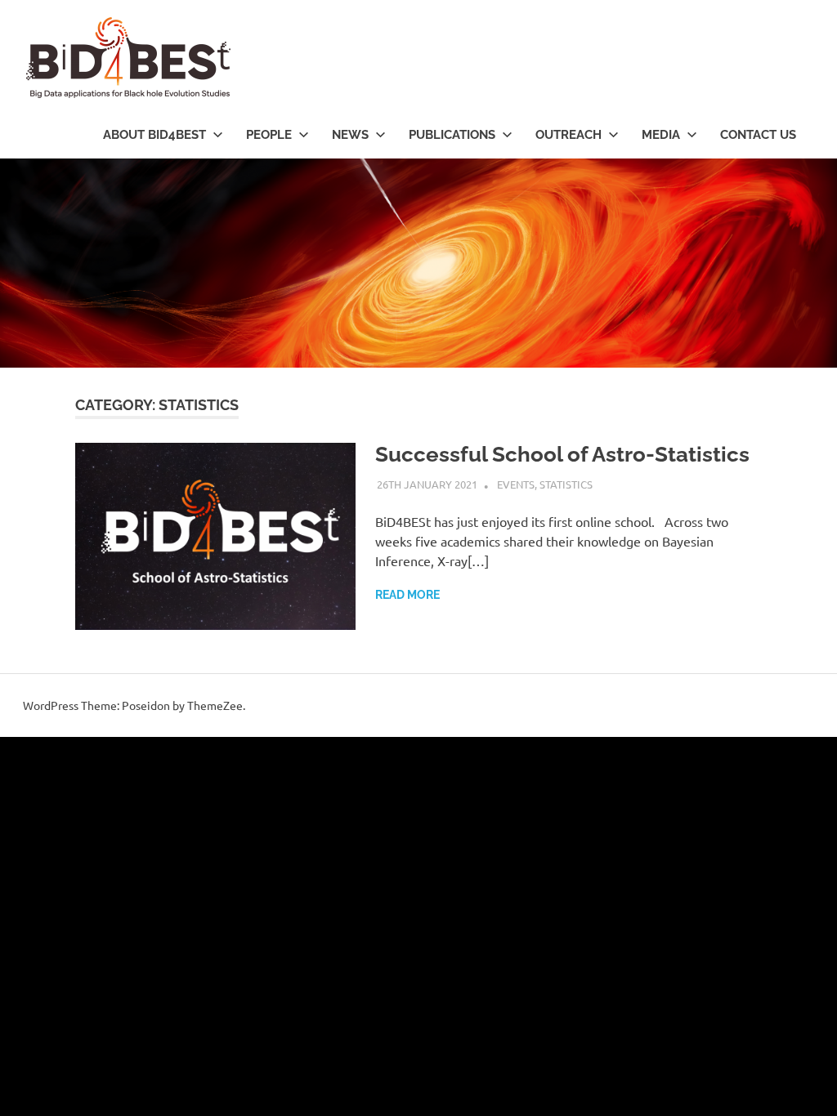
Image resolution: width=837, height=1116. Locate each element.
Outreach (568, 134)
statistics (566, 484)
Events (516, 484)
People (269, 134)
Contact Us (758, 134)
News (350, 134)
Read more (407, 594)
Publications (452, 134)
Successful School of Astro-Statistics (562, 454)
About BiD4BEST (154, 134)
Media (661, 134)
